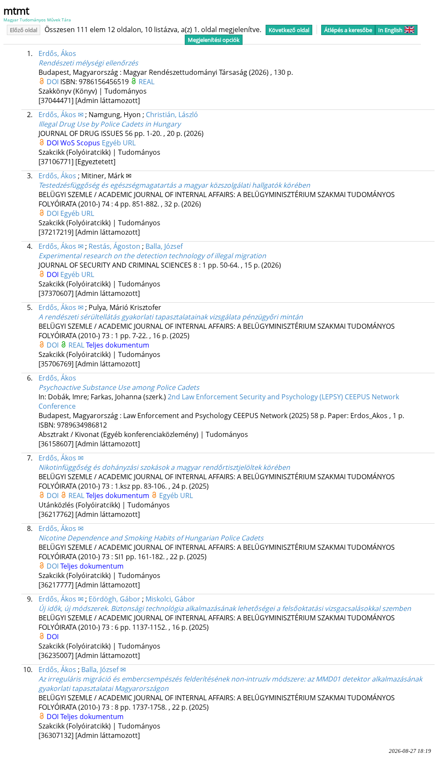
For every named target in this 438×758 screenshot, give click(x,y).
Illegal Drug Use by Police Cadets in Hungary (109, 124)
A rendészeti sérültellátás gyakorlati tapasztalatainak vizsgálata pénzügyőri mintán (170, 316)
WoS (68, 142)
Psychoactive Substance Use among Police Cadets (118, 387)
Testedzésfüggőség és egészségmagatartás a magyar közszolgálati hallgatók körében (174, 185)
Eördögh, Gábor (114, 599)
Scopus (89, 142)
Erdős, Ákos (57, 53)
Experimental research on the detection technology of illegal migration (152, 255)
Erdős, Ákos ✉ (60, 114)
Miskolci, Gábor (170, 599)
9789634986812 (82, 425)
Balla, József (164, 246)
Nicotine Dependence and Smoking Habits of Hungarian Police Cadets (150, 538)
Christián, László (172, 114)
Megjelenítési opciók (214, 40)
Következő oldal (289, 30)
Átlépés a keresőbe (348, 30)
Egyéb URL (119, 142)
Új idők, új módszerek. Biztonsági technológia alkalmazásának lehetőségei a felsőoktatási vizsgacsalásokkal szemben (224, 608)
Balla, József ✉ (103, 669)
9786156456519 (104, 81)
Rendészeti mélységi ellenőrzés (88, 63)
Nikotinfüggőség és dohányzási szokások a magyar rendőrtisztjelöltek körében (164, 467)
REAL (146, 81)
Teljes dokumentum (117, 345)
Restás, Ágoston (114, 246)
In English (390, 30)
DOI (53, 81)
